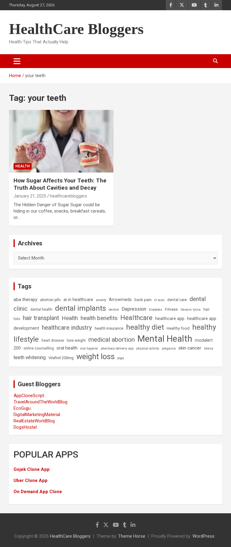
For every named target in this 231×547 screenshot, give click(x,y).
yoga (120, 358)
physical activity (147, 348)
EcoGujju (22, 408)
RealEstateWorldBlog (34, 421)
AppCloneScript (29, 395)
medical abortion (111, 339)
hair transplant (41, 318)
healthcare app (169, 318)
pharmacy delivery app (117, 348)
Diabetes (155, 310)
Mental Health (164, 339)
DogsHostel (25, 427)
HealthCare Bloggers (76, 28)
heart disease (53, 340)
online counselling (38, 348)
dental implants (80, 308)
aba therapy (25, 299)
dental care (177, 299)
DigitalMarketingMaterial (37, 414)
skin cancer (189, 348)
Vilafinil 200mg (61, 358)
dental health (41, 309)
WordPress (203, 536)
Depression (134, 309)
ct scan (159, 300)
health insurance (109, 328)
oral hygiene (89, 348)
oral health (67, 348)
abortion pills (50, 300)
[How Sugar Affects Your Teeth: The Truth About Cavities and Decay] (61, 141)
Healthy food (178, 328)
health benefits (99, 318)
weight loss (95, 356)
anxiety (101, 300)
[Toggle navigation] (17, 61)
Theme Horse (131, 536)
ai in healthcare (78, 299)
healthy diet (145, 327)
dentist (114, 310)
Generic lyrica (190, 310)
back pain (143, 299)
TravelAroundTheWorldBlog (40, 402)
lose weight (76, 340)
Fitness (171, 309)
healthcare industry (67, 327)
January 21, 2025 (30, 196)
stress (208, 348)
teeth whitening (30, 357)
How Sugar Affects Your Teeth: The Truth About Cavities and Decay (60, 184)
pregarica (169, 348)
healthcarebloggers (68, 196)
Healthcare (136, 318)
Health (22, 166)
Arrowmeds (120, 299)
